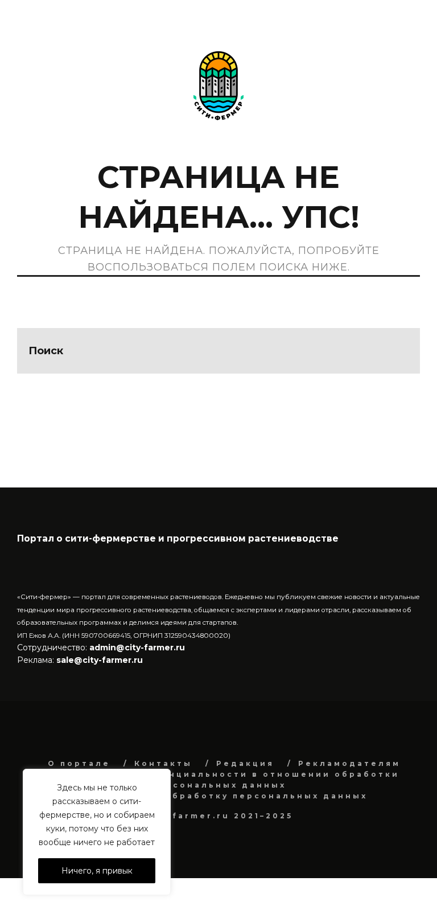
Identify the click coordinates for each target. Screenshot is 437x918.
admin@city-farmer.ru (136, 647)
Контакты (163, 763)
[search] (397, 351)
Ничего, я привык (97, 871)
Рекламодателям (349, 763)
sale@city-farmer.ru (99, 660)
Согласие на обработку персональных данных (227, 796)
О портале (79, 763)
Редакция (245, 763)
